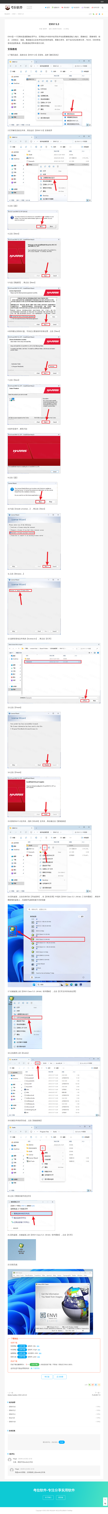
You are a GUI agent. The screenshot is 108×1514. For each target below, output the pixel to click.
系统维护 (66, 7)
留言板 (60, 1497)
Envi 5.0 (12, 1418)
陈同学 (45, 29)
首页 (48, 7)
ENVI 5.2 (12, 1410)
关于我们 (48, 1497)
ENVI (14, 14)
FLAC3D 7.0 (96, 1395)
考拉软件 (7, 14)
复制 (38, 1346)
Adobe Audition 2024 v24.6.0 (17, 1395)
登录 (102, 2)
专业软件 (76, 7)
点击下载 (34, 1364)
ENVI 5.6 (12, 1407)
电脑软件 (56, 7)
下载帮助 (36, 1368)
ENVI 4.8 (12, 1422)
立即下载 (22, 1346)
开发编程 (86, 7)
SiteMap (69, 1510)
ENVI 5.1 (12, 1414)
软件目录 (96, 7)
